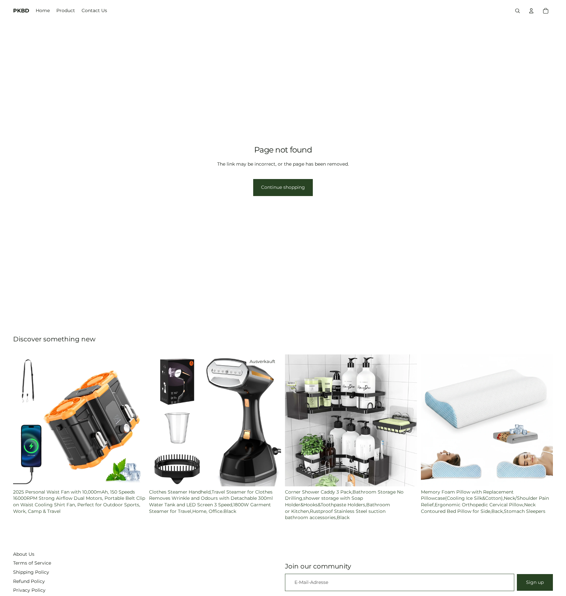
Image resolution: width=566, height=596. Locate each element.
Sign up (535, 582)
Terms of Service (32, 563)
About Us (23, 554)
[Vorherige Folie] (23, 420)
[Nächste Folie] (135, 420)
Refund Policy (29, 581)
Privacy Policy (29, 590)
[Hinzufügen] (135, 476)
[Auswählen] (543, 476)
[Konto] (531, 11)
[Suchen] (517, 11)
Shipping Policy (31, 572)
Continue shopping (283, 187)
